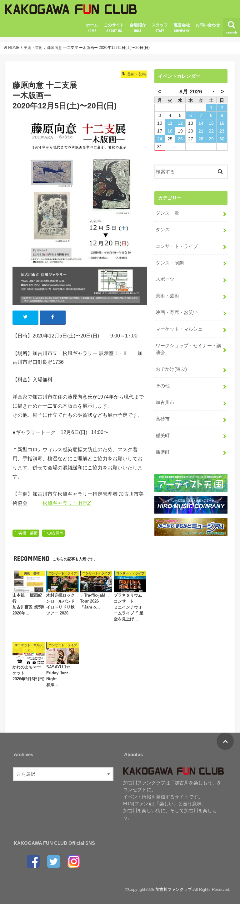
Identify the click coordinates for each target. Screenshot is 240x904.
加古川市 (55, 533)
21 (200, 130)
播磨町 (163, 452)
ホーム (92, 28)
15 (211, 123)
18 (170, 130)
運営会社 (182, 28)
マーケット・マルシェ (179, 329)
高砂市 (163, 418)
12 (180, 123)
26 (180, 138)
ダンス (163, 229)
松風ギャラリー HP (64, 503)
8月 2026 (190, 91)
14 (200, 123)
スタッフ (160, 28)
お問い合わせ (208, 25)
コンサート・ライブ (177, 246)
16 (221, 123)
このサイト (114, 28)
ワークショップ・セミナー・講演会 (188, 349)
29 (211, 138)
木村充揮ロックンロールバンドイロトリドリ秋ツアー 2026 (60, 604)
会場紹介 (138, 28)
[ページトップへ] (225, 741)
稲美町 (163, 435)
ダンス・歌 (167, 213)
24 (159, 138)
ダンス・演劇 (170, 262)
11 (170, 123)
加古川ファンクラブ (173, 889)
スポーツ (165, 279)
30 (221, 138)
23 (221, 130)
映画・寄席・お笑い (177, 312)
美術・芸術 (28, 533)
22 (211, 130)
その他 (163, 385)
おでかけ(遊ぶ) (171, 369)
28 (200, 138)
